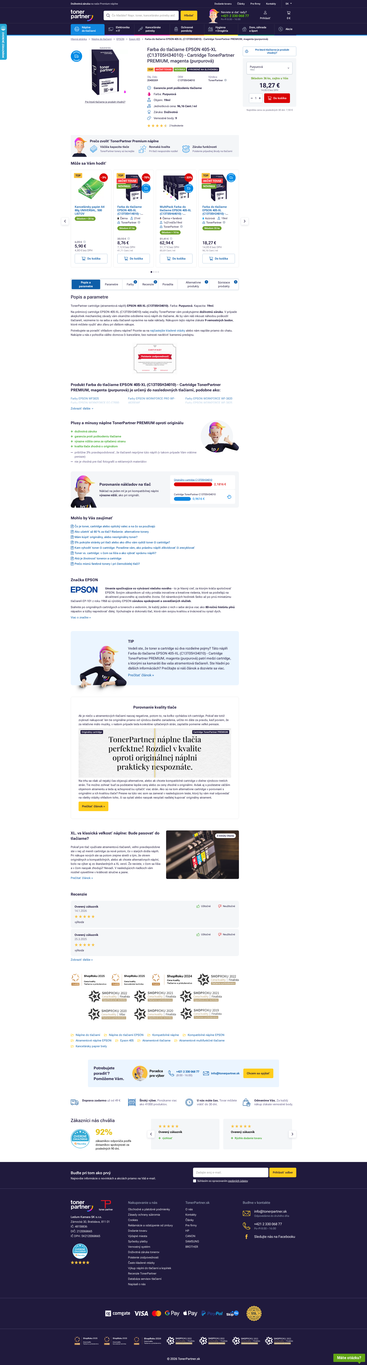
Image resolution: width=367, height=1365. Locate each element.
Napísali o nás (136, 1284)
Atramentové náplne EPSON (93, 1040)
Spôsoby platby (138, 1241)
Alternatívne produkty (193, 284)
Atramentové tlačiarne (156, 1040)
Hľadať (189, 15)
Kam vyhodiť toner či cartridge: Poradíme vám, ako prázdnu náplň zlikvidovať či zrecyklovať (135, 547)
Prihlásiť (265, 18)
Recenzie (148, 284)
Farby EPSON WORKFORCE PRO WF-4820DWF (151, 401)
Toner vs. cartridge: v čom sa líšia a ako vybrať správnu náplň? (115, 553)
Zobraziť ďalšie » (82, 959)
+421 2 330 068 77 (235, 16)
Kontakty (271, 3)
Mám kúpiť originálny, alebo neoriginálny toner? (106, 537)
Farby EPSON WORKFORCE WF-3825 (208, 403)
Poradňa (167, 284)
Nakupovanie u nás (142, 1203)
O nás (189, 1209)
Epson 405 (134, 39)
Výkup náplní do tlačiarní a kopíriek (149, 1268)
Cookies (133, 1220)
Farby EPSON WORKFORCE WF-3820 (208, 398)
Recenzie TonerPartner (142, 1273)
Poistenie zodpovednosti (143, 1257)
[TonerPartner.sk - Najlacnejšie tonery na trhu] (82, 15)
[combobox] (269, 68)
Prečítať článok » (82, 878)
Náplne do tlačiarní (102, 39)
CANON (190, 1236)
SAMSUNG (192, 1241)
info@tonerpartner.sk (225, 1073)
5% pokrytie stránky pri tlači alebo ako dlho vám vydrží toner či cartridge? (122, 542)
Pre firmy (255, 3)
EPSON (120, 39)
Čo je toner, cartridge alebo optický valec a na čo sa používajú (115, 526)
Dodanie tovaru (222, 3)
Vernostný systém (139, 1246)
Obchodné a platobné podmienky (149, 1209)
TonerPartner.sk (197, 1203)
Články (241, 3)
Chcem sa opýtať (258, 1073)
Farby (130, 284)
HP (187, 1230)
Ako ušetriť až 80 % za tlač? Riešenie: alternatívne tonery (112, 531)
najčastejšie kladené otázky (167, 330)
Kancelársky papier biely (91, 1046)
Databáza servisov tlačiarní (144, 1279)
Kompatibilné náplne (165, 1035)
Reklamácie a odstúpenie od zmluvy (150, 1225)
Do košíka (280, 98)
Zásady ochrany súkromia (144, 1214)
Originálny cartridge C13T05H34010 (193, 479)
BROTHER (191, 1246)
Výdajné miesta (137, 1236)
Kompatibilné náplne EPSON (206, 1035)
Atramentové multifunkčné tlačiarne (202, 1040)
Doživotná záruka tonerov (143, 1252)
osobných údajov (238, 1180)
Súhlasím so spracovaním (222, 1180)
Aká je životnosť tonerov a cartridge (98, 558)
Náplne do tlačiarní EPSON (126, 1035)
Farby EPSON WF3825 (85, 398)
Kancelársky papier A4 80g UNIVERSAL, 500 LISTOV (89, 210)
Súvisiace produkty (224, 284)
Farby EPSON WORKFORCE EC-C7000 (95, 403)
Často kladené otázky (141, 1263)
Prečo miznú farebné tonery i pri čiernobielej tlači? (107, 564)
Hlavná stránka (79, 39)
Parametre (111, 284)
